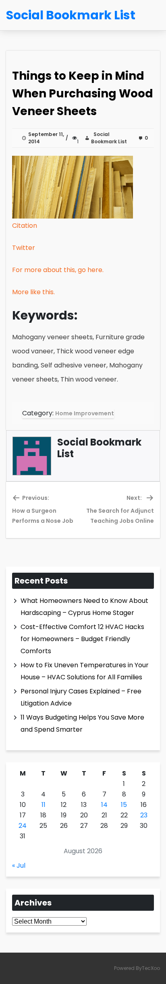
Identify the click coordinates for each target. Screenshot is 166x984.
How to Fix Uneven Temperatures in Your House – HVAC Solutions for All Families (85, 671)
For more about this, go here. (58, 269)
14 (104, 804)
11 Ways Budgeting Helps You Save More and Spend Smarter (82, 723)
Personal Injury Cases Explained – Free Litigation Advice (81, 697)
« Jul (18, 865)
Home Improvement (84, 413)
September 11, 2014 (46, 138)
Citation (24, 225)
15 (124, 804)
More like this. (33, 292)
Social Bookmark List (109, 138)
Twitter (23, 247)
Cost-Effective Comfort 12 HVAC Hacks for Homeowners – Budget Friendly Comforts (82, 639)
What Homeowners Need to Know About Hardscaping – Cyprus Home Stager (84, 606)
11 (44, 804)
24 (23, 825)
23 (143, 815)
